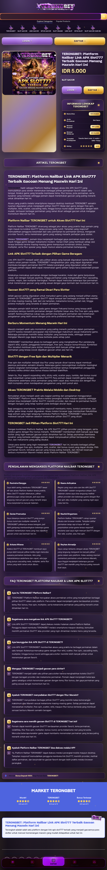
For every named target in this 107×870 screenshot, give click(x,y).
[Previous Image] (14, 74)
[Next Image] (53, 74)
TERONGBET (22, 239)
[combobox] (50, 16)
